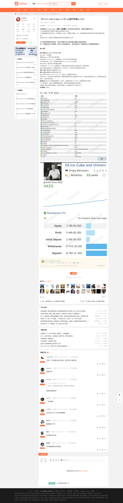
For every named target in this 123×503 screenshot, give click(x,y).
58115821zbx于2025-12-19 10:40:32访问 (93, 286)
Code (64, 460)
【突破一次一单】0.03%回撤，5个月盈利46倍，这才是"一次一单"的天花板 (60, 318)
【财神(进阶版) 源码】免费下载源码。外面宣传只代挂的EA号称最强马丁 (60, 313)
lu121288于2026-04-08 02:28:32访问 (63, 286)
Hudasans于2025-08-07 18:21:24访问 (78, 291)
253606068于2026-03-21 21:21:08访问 (73, 286)
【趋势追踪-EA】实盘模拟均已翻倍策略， (56, 301)
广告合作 (76, 491)
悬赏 (81, 10)
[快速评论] (119, 395)
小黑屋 (36, 491)
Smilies (67, 460)
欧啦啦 (48, 443)
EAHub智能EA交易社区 (23, 14)
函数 (60, 10)
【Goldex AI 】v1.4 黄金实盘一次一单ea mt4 (27, 113)
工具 (38, 10)
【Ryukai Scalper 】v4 (21, 94)
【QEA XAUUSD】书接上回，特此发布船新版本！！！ (55, 346)
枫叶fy (48, 432)
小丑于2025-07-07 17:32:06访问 (88, 291)
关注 (21, 42)
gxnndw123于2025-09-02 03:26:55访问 (73, 291)
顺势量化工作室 (98, 316)
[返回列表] (119, 400)
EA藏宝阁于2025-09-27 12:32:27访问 (68, 291)
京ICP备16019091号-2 (59, 491)
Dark (100, 346)
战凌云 (100, 323)
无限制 (53, 22)
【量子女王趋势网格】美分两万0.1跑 (50, 343)
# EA (17, 64)
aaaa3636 (99, 311)
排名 (88, 10)
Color (53, 460)
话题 (25, 10)
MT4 (49, 22)
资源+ (52, 10)
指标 (45, 10)
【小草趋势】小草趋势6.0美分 (48, 341)
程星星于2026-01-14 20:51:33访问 (88, 286)
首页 (18, 10)
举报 (43, 297)
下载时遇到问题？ (101, 265)
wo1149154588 (97, 338)
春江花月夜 (99, 318)
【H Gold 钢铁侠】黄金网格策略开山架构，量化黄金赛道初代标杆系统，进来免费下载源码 (64, 316)
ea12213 (48, 398)
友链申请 (69, 491)
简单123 (48, 420)
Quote (62, 460)
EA (32, 10)
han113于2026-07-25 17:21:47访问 (42, 286)
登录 (100, 4)
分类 (41, 22)
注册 (105, 4)
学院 (67, 10)
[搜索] (73, 3)
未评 (75, 265)
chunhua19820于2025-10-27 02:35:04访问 (47, 291)
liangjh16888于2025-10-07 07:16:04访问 (63, 291)
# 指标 (17, 74)
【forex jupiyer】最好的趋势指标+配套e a (26, 72)
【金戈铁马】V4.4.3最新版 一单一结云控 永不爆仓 (54, 323)
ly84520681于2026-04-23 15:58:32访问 (52, 286)
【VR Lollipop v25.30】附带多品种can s (26, 98)
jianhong (48, 379)
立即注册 (85, 471)
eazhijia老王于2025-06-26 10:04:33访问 (98, 291)
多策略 (46, 22)
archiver (31, 491)
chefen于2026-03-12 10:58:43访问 (78, 286)
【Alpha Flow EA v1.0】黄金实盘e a (25, 108)
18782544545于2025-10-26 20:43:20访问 (52, 291)
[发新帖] (43, 454)
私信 (31, 42)
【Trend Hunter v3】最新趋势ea (24, 77)
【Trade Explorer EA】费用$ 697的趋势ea (26, 67)
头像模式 (49, 281)
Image (56, 460)
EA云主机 (44, 3)
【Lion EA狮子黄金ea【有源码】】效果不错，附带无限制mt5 (56, 336)
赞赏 (73, 273)
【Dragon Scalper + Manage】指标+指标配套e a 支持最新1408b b (32, 82)
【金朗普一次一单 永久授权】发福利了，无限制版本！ (55, 333)
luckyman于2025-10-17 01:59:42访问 (57, 291)
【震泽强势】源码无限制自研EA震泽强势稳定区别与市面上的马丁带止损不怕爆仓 (63, 311)
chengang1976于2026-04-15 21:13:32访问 (57, 286)
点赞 (100, 363)
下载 (77, 262)
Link (59, 460)
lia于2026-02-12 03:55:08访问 (83, 286)
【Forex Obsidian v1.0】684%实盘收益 (25, 103)
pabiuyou (48, 368)
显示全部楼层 (67, 25)
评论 (105, 297)
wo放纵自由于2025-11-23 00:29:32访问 (98, 286)
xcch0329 (42, 25)
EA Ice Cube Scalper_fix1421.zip (53, 261)
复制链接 (74, 25)
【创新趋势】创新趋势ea (47, 338)
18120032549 (98, 313)
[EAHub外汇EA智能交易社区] (21, 5)
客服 (93, 491)
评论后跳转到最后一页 (63, 483)
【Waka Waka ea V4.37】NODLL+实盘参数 (26, 62)
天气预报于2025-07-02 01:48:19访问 (93, 291)
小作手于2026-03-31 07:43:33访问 (68, 286)
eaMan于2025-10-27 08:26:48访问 (42, 291)
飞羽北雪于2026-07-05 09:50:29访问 (47, 286)
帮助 (74, 10)
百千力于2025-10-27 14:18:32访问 (104, 286)
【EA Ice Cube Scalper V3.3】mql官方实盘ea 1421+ (47, 14)
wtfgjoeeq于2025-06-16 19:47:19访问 (104, 291)
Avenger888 (49, 357)
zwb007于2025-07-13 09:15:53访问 (83, 291)
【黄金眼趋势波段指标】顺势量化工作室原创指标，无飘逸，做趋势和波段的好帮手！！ (64, 321)
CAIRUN (48, 409)
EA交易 (39, 3)
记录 (74, 262)
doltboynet (98, 333)
